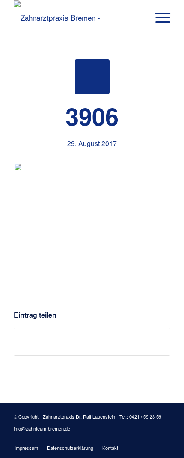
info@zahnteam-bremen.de (42, 428)
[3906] (92, 76)
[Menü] (158, 17)
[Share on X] (72, 341)
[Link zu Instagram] (163, 438)
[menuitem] (158, 17)
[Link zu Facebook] (151, 438)
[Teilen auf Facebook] (33, 341)
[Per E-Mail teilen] (150, 341)
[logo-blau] (76, 17)
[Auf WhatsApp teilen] (111, 341)
